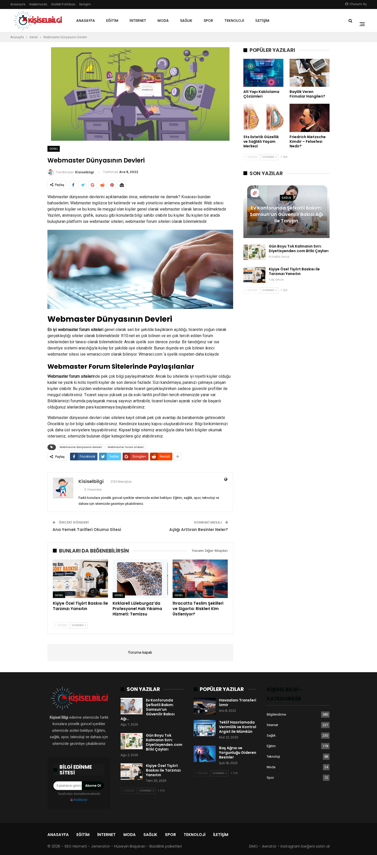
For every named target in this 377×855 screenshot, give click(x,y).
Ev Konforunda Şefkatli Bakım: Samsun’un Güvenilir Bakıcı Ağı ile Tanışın (286, 214)
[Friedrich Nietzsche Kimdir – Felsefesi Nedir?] (310, 118)
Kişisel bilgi (129, 430)
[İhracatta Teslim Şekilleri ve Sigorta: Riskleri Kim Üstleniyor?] (200, 578)
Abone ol (93, 785)
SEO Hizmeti (75, 846)
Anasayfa (17, 4)
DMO (253, 846)
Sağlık (186, 20)
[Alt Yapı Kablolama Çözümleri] (263, 73)
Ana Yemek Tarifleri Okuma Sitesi (87, 529)
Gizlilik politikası (63, 4)
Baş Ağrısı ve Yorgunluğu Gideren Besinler (237, 752)
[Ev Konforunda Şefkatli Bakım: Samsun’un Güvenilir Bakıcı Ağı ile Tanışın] (132, 706)
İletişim (85, 4)
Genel (53, 149)
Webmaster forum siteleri (126, 447)
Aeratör (269, 846)
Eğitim (112, 20)
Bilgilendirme (276, 714)
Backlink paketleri (166, 846)
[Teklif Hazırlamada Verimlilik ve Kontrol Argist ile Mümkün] (205, 728)
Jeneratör (100, 846)
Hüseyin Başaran (129, 846)
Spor (208, 20)
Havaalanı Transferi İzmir (237, 702)
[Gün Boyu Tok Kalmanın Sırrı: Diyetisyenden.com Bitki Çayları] (254, 252)
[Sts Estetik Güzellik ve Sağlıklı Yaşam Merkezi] (263, 118)
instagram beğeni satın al (305, 846)
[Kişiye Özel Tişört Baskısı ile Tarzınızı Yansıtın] (80, 578)
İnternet (138, 20)
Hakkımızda (38, 4)
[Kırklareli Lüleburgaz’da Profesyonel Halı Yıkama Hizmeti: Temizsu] (140, 578)
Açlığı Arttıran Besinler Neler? (198, 529)
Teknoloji (234, 20)
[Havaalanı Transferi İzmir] (205, 706)
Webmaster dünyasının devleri (80, 447)
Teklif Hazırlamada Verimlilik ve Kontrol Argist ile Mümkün (237, 727)
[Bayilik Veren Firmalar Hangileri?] (310, 73)
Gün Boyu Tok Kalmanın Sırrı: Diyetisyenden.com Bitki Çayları (299, 248)
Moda (163, 20)
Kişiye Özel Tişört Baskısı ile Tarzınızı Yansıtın (294, 271)
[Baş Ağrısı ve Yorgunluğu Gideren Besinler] (205, 754)
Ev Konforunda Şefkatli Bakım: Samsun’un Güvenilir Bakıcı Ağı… (148, 709)
